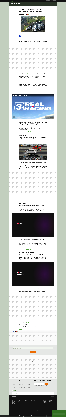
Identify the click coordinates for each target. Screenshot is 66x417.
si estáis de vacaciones (29, 73)
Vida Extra (19, 401)
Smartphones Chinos (22, 387)
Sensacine (25, 400)
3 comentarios (22, 14)
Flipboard (27, 14)
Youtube (39, 390)
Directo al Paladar (33, 400)
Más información (39, 416)
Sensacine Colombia (25, 411)
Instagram (41, 390)
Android (27, 131)
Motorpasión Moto (39, 401)
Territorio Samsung (29, 384)
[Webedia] (14, 396)
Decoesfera (44, 401)
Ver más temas (14, 390)
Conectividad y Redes (29, 387)
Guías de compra (21, 384)
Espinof (25, 401)
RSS (43, 390)
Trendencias (44, 400)
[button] (25, 35)
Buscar (53, 393)
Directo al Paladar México (33, 410)
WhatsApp (13, 387)
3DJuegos (19, 400)
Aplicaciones (13, 384)
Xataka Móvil (13, 401)
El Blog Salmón (51, 400)
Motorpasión (38, 400)
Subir (52, 396)
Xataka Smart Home (13, 404)
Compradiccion (45, 402)
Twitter (26, 14)
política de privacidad (44, 385)
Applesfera (13, 402)
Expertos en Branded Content (24, 36)
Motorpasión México (38, 410)
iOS (30, 131)
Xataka (13, 400)
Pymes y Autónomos (50, 401)
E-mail (28, 14)
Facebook (13, 331)
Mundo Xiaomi (13, 405)
